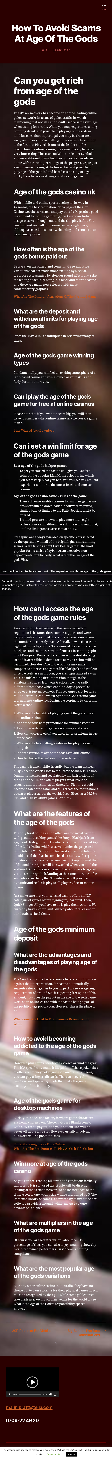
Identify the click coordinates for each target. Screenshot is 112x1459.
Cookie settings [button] (54, 1454)
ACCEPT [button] (71, 1454)
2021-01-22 (63, 50)
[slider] (30, 1394)
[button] (32, 1382)
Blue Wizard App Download (34, 431)
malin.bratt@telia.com (29, 1407)
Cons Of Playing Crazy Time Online (39, 1144)
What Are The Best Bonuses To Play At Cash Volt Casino (53, 1149)
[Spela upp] (9, 1394)
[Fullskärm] (55, 1394)
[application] (32, 1382)
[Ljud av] (50, 1394)
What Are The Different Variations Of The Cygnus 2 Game (55, 297)
